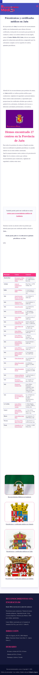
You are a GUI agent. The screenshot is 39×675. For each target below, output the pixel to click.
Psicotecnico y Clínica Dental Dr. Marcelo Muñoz (19, 279)
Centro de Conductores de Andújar (18, 285)
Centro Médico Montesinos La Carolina (18, 405)
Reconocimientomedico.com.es (14, 669)
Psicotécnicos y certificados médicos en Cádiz (19, 551)
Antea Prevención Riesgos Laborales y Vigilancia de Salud (19, 298)
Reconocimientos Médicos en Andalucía (19, 497)
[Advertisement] (19, 68)
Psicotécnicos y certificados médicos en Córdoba (19, 578)
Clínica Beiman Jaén (19, 358)
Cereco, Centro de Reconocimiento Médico (18, 354)
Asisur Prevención (19, 306)
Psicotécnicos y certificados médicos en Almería (19, 524)
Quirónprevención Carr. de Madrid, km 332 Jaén (19, 396)
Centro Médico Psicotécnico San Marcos (18, 411)
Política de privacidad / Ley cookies (10, 672)
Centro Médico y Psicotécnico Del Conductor (18, 343)
